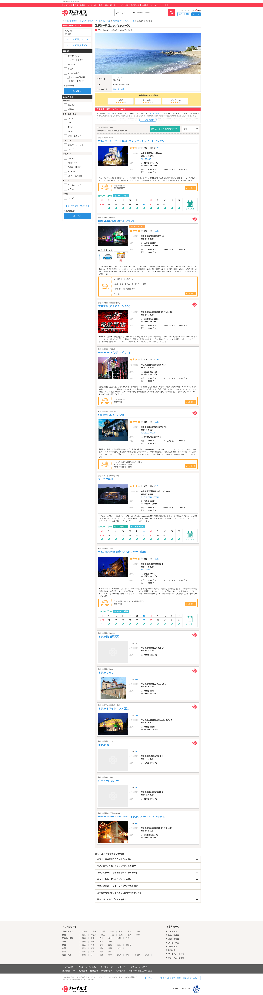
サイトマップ (106, 967)
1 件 (156, 148)
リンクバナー (121, 967)
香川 (92, 952)
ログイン (196, 14)
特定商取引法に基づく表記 (140, 971)
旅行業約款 (120, 971)
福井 (110, 938)
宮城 (112, 931)
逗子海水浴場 (154, 113)
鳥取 (101, 948)
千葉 (112, 935)
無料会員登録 (184, 14)
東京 (84, 935)
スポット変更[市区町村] (77, 45)
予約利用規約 (106, 971)
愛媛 (101, 952)
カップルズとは (69, 967)
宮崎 (127, 955)
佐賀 (119, 955)
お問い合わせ (92, 967)
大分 (92, 955)
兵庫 (92, 945)
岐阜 (101, 942)
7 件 (136, 715)
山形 (129, 931)
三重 (110, 942)
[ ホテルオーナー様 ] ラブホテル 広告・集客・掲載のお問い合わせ (171, 978)
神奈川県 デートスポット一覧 (124, 21)
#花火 (123, 89)
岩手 (103, 931)
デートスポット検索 (95, 5)
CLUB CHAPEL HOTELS (150, 497)
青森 (94, 931)
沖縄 (147, 955)
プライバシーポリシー (140, 967)
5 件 (156, 559)
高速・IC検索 (110, 5)
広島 (92, 948)
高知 (110, 952)
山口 (119, 948)
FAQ (81, 967)
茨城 (120, 935)
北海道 (84, 931)
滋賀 (110, 945)
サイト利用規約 (80, 971)
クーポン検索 (123, 5)
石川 (101, 938)
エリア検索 (68, 5)
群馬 (138, 935)
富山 (92, 938)
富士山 (99, 118)
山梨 (119, 938)
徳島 (84, 952)
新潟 (84, 938)
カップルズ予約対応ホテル (166, 129)
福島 (138, 931)
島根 (110, 948)
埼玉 (103, 935)
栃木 (129, 935)
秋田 (120, 931)
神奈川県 (116, 84)
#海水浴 (116, 89)
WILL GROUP (146, 159)
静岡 (92, 942)
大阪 (84, 945)
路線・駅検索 (80, 5)
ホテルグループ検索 (158, 5)
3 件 (156, 231)
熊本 (110, 955)
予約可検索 (135, 5)
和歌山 (128, 945)
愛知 (84, 942)
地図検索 (145, 5)
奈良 (119, 945)
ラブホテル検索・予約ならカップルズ (79, 21)
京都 (101, 945)
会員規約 (94, 971)
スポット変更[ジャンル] (77, 39)
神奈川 (93, 935)
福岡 (84, 955)
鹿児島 (137, 955)
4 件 (136, 679)
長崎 (101, 955)
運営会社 (66, 971)
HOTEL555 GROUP (148, 433)
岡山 (84, 948)
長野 (127, 938)
